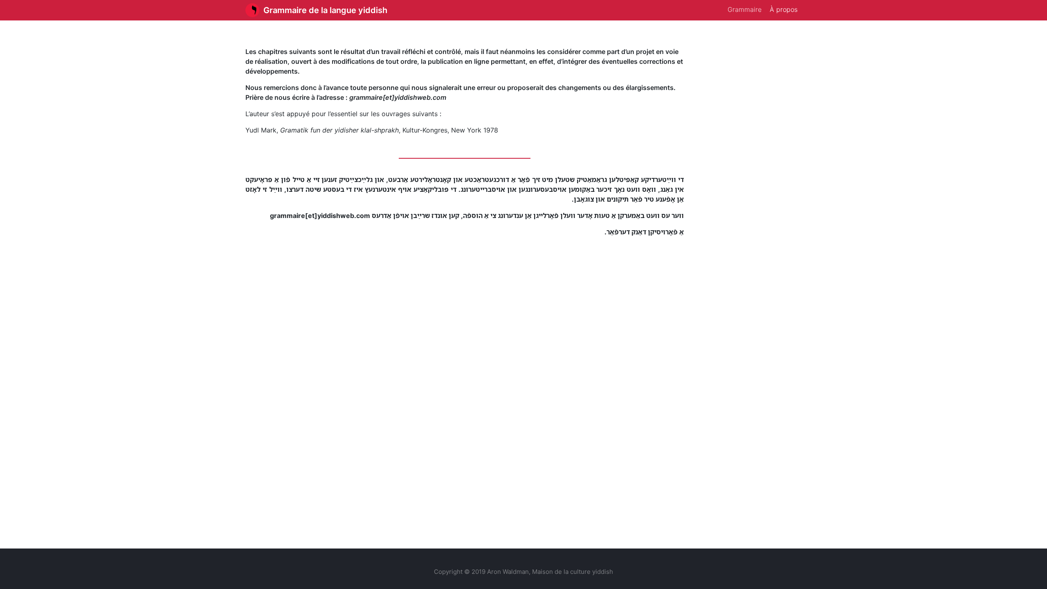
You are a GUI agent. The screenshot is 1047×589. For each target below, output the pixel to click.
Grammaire (745, 9)
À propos (784, 9)
